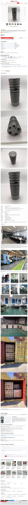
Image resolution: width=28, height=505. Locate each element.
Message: (3, 450)
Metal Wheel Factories (10, 494)
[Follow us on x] (23, 500)
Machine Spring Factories (16, 494)
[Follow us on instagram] (24, 500)
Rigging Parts (2, 497)
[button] (2, 3)
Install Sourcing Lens (4, 501)
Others (8, 484)
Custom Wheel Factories (3, 494)
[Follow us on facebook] (22, 500)
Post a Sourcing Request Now (19, 456)
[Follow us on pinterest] (26, 500)
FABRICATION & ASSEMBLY (3, 484)
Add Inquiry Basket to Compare (14, 26)
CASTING (22, 483)
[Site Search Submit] (18, 3)
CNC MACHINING (2, 483)
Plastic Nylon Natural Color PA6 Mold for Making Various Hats (14, 467)
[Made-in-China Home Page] (14, 1)
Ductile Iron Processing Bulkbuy (9, 497)
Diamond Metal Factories (23, 494)
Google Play (6, 500)
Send (5, 456)
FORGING (15, 483)
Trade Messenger (11, 500)
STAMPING (8, 483)
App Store (2, 500)
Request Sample (12, 39)
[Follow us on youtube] (25, 500)
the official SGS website (17, 414)
